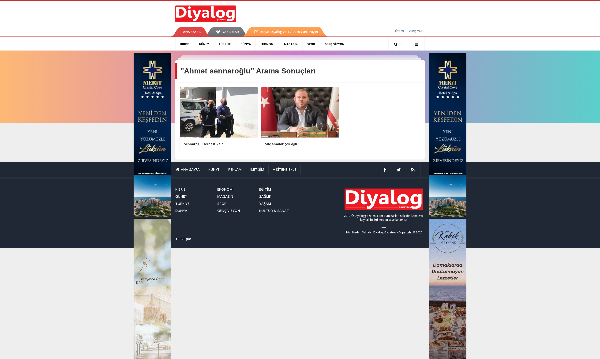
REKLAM (235, 169)
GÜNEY (204, 44)
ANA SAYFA (192, 31)
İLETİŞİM (257, 169)
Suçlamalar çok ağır (281, 144)
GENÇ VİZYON (335, 44)
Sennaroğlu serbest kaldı (204, 144)
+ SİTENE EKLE (284, 169)
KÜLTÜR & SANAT (274, 210)
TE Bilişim (183, 238)
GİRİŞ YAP (415, 31)
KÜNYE (214, 169)
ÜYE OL (400, 31)
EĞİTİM (265, 189)
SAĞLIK (265, 196)
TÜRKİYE (225, 44)
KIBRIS (184, 44)
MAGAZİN (291, 44)
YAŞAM (265, 203)
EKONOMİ (267, 44)
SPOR (311, 44)
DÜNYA (245, 44)
